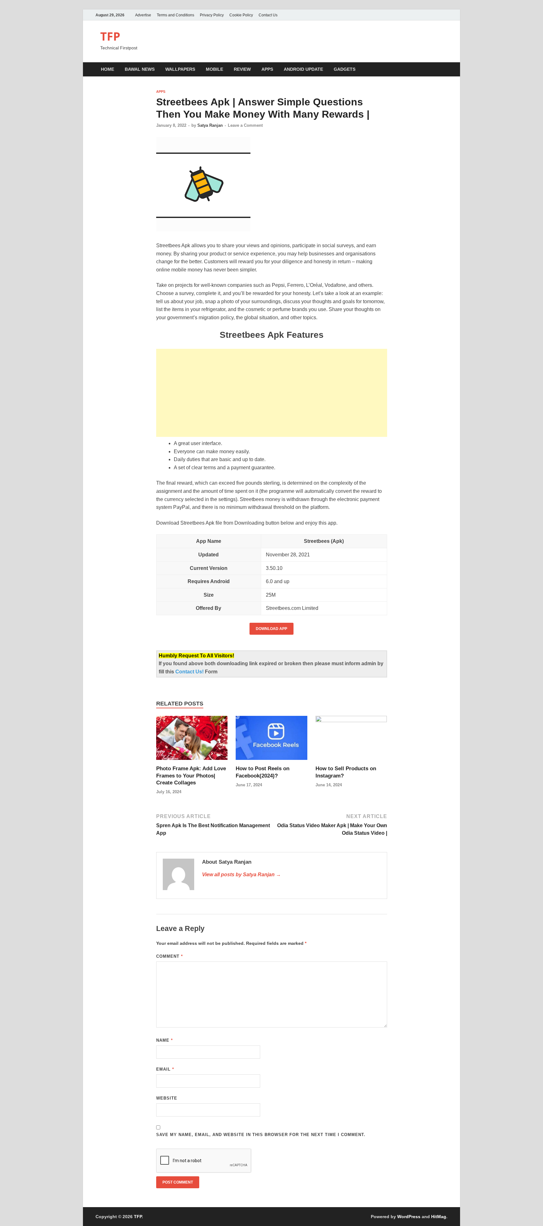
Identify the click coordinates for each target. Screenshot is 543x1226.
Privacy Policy (212, 15)
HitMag (438, 1216)
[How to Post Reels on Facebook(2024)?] (271, 740)
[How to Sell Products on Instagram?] (351, 740)
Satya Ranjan (210, 125)
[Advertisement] (271, 393)
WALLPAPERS (180, 69)
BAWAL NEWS (140, 69)
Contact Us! (190, 671)
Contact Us (268, 15)
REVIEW (242, 69)
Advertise (143, 15)
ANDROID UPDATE (303, 69)
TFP (110, 36)
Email (165, 1069)
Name (164, 1040)
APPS (267, 69)
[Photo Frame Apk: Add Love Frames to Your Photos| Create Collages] (192, 740)
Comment (169, 956)
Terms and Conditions (175, 15)
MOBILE (214, 69)
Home (107, 69)
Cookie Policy (241, 15)
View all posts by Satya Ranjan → (241, 874)
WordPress (408, 1216)
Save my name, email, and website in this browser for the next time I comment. (260, 1134)
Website (166, 1098)
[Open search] (444, 69)
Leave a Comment (245, 125)
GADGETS (344, 69)
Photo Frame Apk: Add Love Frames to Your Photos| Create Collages (191, 775)
